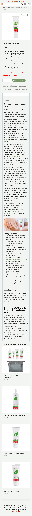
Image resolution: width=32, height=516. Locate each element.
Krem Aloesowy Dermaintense (14, 453)
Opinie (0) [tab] (7, 97)
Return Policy (10, 510)
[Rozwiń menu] (25, 4)
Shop (17, 510)
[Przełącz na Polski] (23, 1)
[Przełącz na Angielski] (8, 1)
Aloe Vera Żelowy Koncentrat (13, 491)
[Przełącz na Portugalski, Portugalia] (17, 1)
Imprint (24, 506)
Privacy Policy (23, 508)
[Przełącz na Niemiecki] (12, 1)
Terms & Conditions (10, 508)
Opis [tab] (5, 94)
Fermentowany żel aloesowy (18, 89)
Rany (27, 89)
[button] (27, 15)
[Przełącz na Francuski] (10, 1)
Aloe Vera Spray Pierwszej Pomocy (15, 415)
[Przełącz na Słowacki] (19, 1)
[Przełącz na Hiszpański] (21, 1)
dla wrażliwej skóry (14, 156)
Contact (23, 510)
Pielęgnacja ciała (17, 86)
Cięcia (9, 89)
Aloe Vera (10, 86)
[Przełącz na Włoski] (15, 1)
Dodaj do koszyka (18, 80)
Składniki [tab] (6, 100)
